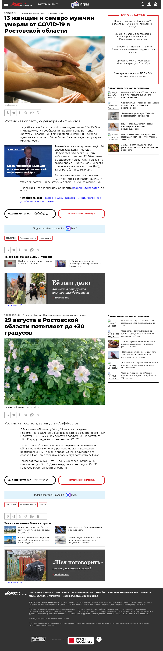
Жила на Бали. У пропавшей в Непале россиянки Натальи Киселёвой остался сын (133, 37)
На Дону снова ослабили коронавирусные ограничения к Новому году (84, 263)
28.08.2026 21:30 (12, 315)
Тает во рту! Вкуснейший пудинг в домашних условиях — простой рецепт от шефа (138, 344)
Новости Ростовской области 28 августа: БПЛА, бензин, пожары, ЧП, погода (133, 24)
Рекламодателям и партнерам (44, 596)
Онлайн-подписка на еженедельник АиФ (117, 592)
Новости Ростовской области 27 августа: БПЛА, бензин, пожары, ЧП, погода (34, 530)
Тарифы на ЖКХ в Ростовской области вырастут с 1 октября (133, 62)
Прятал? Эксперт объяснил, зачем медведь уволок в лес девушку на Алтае (138, 323)
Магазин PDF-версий (82, 592)
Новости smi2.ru (15, 305)
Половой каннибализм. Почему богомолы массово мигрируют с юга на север (133, 49)
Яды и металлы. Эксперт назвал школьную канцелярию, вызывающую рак (137, 126)
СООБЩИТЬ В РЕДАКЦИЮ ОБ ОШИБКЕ (80, 596)
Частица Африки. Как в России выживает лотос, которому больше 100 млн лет (138, 375)
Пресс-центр (62, 592)
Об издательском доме (41, 592)
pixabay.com (10, 105)
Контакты (146, 592)
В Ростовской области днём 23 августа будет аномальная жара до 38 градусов (34, 540)
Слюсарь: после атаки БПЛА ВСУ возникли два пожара (133, 75)
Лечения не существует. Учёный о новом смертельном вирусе (138, 114)
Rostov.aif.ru (33, 407)
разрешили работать (86, 187)
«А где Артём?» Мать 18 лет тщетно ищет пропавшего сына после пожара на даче (138, 95)
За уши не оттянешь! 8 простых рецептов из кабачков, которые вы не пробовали (139, 147)
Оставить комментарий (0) (81, 214)
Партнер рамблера (56, 639)
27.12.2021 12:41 (11, 13)
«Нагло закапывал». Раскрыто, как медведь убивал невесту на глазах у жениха (139, 137)
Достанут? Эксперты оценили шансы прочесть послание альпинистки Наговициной (139, 365)
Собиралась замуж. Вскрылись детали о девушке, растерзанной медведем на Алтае (137, 333)
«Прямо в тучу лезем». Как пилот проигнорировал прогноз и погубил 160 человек (84, 540)
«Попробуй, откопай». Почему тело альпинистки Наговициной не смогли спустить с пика (138, 354)
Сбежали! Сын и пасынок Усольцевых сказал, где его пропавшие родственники (140, 105)
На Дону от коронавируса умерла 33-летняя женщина (35, 262)
